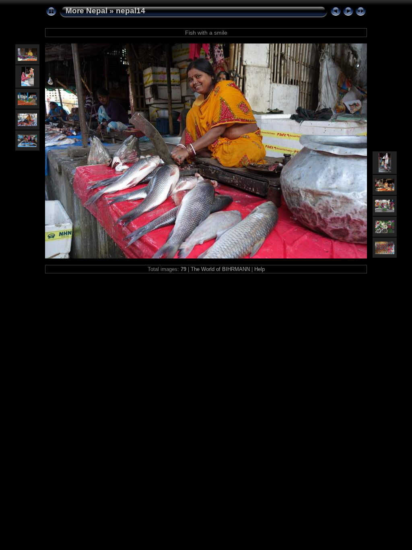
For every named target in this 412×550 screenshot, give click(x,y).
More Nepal (86, 10)
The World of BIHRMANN (220, 269)
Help (259, 269)
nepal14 (130, 10)
